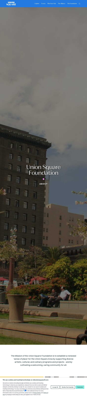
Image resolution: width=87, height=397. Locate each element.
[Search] (79, 3)
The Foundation (72, 3)
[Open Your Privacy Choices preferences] (24, 390)
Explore (37, 3)
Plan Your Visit (51, 3)
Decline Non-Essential (67, 387)
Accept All (55, 387)
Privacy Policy (37, 393)
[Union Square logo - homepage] (11, 4)
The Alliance (61, 3)
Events (43, 3)
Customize (80, 387)
